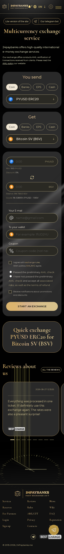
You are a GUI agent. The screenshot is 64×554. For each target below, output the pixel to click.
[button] (12, 439)
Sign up (7, 526)
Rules (30, 507)
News (52, 501)
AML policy (8, 63)
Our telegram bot (49, 21)
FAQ (52, 513)
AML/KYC (30, 265)
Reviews (31, 501)
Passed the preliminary (33, 272)
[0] (29, 7)
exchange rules (32, 262)
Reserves (7, 507)
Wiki (51, 507)
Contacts (32, 526)
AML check (47, 272)
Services (7, 501)
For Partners (9, 513)
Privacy (31, 519)
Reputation (55, 519)
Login (6, 519)
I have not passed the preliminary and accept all (31, 281)
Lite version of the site (17, 21)
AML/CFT (32, 513)
